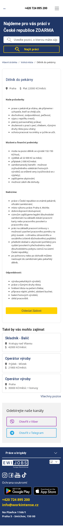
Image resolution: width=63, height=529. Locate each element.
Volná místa (27, 62)
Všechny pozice (51, 396)
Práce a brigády (16, 453)
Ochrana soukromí (14, 483)
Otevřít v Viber (28, 422)
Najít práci (31, 49)
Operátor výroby (18, 358)
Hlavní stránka (9, 62)
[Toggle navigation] (56, 8)
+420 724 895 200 (36, 8)
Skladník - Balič (17, 338)
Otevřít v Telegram (31, 433)
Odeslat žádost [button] (31, 311)
